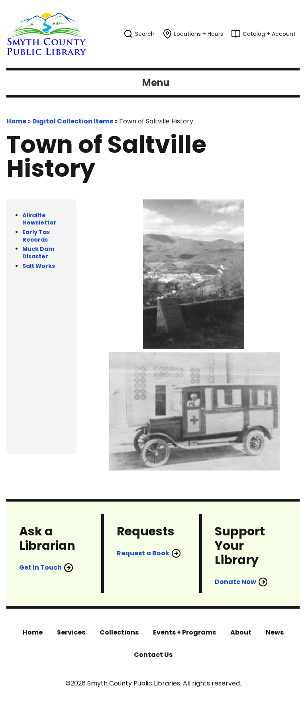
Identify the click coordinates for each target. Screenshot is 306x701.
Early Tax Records (36, 236)
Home (16, 121)
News (275, 632)
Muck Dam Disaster (38, 252)
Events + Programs (184, 632)
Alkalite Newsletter (39, 219)
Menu (156, 82)
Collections (119, 632)
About (240, 632)
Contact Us (153, 654)
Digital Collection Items (72, 121)
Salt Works (38, 266)
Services (71, 632)
